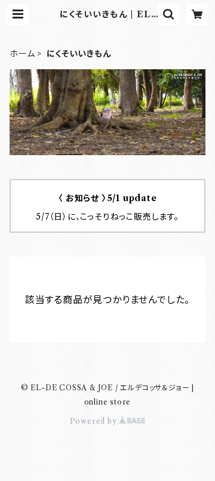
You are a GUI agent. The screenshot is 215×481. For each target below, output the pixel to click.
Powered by (94, 421)
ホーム (22, 53)
